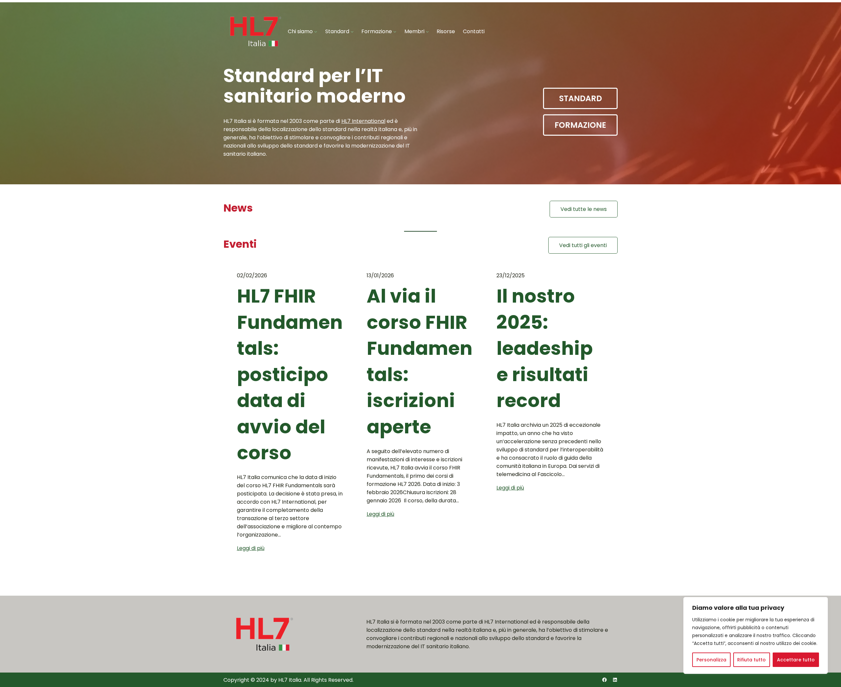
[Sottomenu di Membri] (427, 31)
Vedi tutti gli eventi (583, 245)
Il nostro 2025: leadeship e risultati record (544, 348)
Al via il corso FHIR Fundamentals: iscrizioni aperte (419, 361)
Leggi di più (250, 548)
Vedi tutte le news (583, 209)
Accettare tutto (796, 659)
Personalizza (711, 659)
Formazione (580, 125)
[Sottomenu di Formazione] (395, 31)
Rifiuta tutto (751, 659)
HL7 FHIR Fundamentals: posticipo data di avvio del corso (290, 374)
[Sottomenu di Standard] (352, 31)
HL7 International (363, 121)
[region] (755, 635)
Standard (580, 98)
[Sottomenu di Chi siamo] (315, 31)
